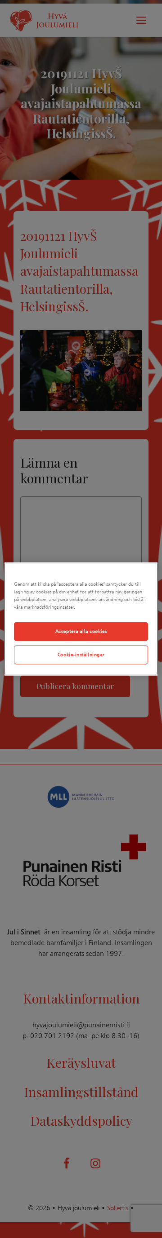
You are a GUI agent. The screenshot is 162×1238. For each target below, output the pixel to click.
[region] (81, 619)
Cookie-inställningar (81, 654)
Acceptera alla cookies (81, 631)
